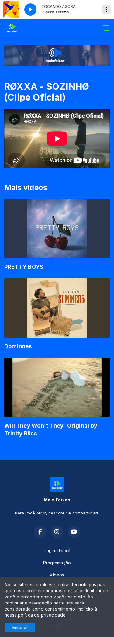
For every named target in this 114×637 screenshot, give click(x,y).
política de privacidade (42, 615)
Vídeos (57, 574)
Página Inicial (57, 550)
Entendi (19, 627)
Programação (57, 562)
